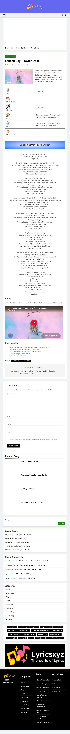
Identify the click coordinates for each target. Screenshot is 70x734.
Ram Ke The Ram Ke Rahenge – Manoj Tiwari (24, 349)
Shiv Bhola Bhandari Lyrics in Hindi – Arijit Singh (33, 561)
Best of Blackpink (42, 684)
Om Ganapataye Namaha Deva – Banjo (18, 546)
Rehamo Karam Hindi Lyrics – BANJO (17, 550)
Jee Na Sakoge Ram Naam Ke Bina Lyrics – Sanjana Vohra (29, 347)
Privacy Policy (58, 680)
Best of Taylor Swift (43, 687)
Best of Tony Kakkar (43, 722)
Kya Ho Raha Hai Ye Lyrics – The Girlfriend (19, 535)
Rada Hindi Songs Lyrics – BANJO (16, 538)
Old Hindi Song (55, 634)
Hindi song (57, 630)
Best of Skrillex (41, 691)
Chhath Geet (12, 630)
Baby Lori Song (23, 627)
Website (9, 432)
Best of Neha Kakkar (43, 701)
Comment (10, 394)
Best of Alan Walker (43, 680)
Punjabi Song (10, 616)
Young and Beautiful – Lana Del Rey (34, 475)
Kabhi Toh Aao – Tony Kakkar (19, 356)
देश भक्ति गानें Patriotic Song (55, 638)
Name (9, 416)
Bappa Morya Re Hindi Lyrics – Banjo (17, 542)
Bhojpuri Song (10, 593)
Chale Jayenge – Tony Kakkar (19, 354)
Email (9, 424)
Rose (31, 638)
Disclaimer (57, 687)
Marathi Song (10, 612)
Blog (7, 597)
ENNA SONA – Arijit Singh (33, 569)
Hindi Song (9, 608)
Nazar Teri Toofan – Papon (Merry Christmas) (25, 351)
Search (7, 520)
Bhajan (8, 589)
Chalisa (8, 600)
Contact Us (57, 691)
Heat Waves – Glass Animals (32, 502)
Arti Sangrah (12, 627)
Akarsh (9, 65)
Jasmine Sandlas (14, 634)
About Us (56, 684)
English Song (10, 56)
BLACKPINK (58, 627)
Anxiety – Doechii (27, 489)
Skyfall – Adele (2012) (29, 461)
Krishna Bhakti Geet (29, 634)
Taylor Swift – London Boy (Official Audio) (48, 303)
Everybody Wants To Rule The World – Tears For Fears (29, 565)
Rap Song (9, 619)
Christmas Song (24, 630)
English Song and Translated (21, 361)
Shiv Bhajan (40, 638)
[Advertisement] (35, 33)
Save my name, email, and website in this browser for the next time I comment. (33, 440)
